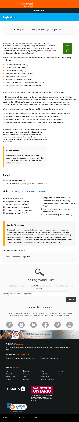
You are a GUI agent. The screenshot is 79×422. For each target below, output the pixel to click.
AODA (25, 377)
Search (5, 294)
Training (8, 380)
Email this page (43, 30)
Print (33, 30)
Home (8, 371)
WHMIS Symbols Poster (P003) (17, 207)
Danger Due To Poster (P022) (16, 213)
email (16, 358)
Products (26, 371)
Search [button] (71, 299)
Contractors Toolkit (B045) (15, 199)
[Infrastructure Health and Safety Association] (24, 4)
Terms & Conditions (47, 380)
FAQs (42, 371)
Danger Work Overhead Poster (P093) (56, 198)
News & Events (11, 377)
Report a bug (57, 30)
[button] (17, 407)
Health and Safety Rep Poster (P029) (56, 201)
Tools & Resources (13, 257)
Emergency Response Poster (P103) (19, 210)
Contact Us (44, 374)
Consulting (26, 374)
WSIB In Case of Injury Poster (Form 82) (57, 215)
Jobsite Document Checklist (16, 180)
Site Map (61, 371)
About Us (9, 374)
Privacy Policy (45, 377)
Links (59, 374)
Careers (26, 380)
